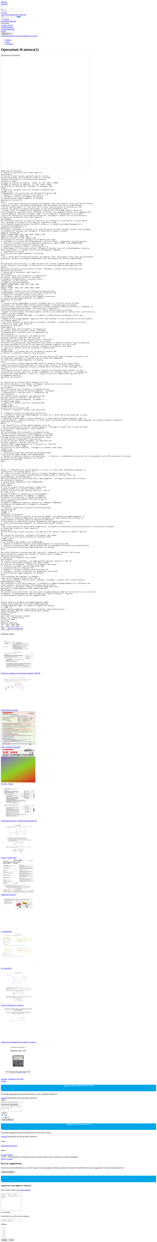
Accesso (4, 13)
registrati (4, 1098)
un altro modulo (24, 1190)
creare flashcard (20, 15)
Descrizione (9, 1104)
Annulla (4, 1240)
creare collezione (7, 1120)
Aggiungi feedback (8, 1172)
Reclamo (4, 1155)
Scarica (3, 1081)
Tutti (5, 1115)
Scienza (8, 40)
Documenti (5, 1146)
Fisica (8, 42)
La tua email (5, 1212)
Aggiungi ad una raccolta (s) (11, 36)
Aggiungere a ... (7, 34)
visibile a (4, 1113)
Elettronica (9, 44)
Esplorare (4, 4)
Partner (10, 1155)
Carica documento (8, 15)
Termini (10, 1159)
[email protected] (15, 628)
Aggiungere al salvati (29, 36)
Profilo (3, 31)
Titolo (3, 1100)
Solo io (6, 1117)
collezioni (12, 21)
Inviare (11, 1240)
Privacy (4, 1159)
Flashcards (5, 21)
